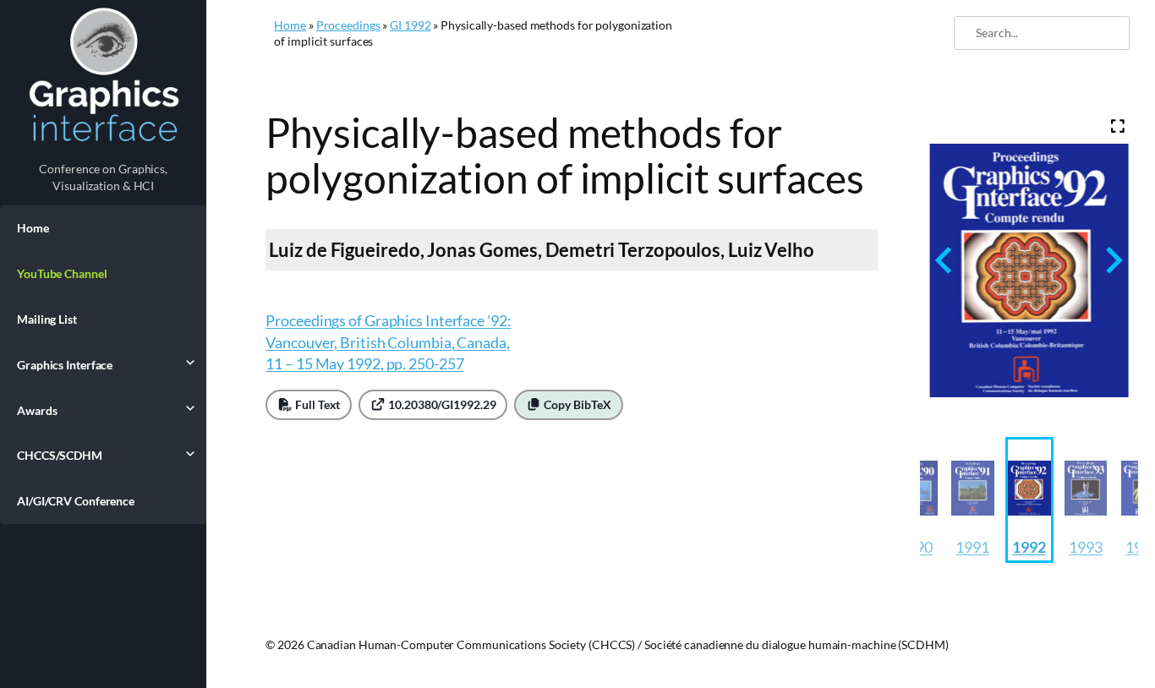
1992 (1029, 547)
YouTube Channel (62, 273)
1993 (1086, 547)
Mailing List (47, 319)
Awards (37, 410)
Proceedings (348, 25)
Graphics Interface (64, 365)
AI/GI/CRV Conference (75, 501)
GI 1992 (410, 25)
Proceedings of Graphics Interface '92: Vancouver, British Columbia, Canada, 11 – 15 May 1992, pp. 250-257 (388, 341)
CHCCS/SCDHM (59, 455)
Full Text (316, 404)
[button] (973, 500)
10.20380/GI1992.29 (440, 404)
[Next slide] (1112, 260)
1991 (972, 547)
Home (33, 228)
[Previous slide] (945, 260)
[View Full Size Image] (1118, 126)
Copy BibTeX (576, 404)
